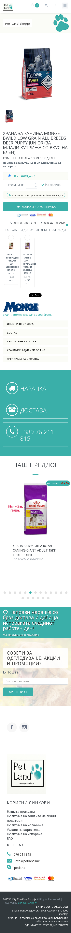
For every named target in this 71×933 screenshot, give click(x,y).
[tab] (35, 323)
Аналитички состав (21, 341)
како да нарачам (53, 222)
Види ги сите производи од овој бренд (27, 314)
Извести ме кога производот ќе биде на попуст (37, 195)
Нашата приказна (21, 811)
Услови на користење (23, 829)
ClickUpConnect (27, 903)
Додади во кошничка (38, 207)
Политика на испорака (24, 834)
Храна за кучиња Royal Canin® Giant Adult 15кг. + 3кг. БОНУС (34, 550)
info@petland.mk (27, 861)
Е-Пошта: (11, 672)
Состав (12, 332)
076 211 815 (22, 854)
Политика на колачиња (25, 825)
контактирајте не (24, 222)
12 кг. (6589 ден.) (24, 176)
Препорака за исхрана (23, 359)
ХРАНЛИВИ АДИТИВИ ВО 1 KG (26, 350)
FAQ (10, 838)
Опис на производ (20, 324)
